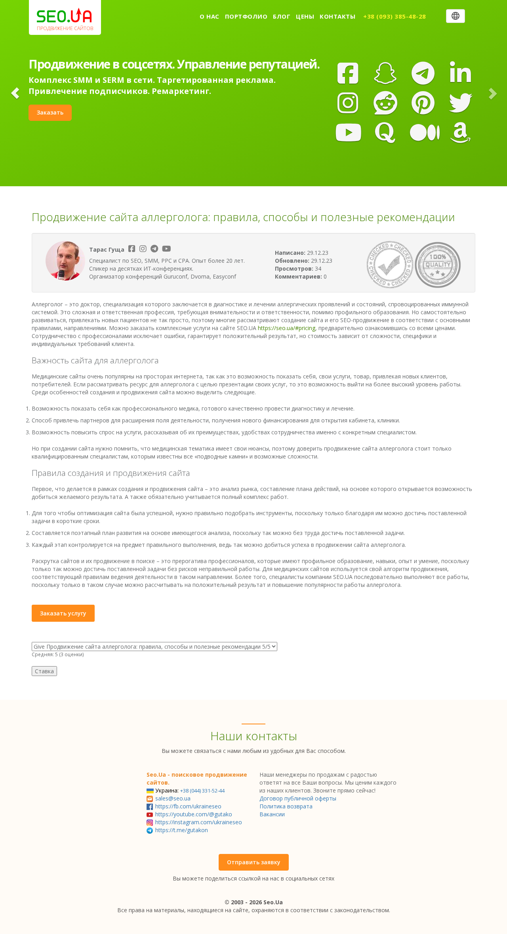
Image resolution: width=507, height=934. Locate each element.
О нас (209, 16)
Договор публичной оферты (297, 798)
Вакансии (272, 814)
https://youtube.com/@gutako (193, 814)
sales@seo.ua (173, 798)
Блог (281, 16)
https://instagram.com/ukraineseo (198, 822)
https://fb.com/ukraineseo (188, 806)
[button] (15, 93)
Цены (305, 16)
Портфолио (246, 16)
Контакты (337, 16)
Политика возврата (286, 806)
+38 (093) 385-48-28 (394, 16)
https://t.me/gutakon (181, 830)
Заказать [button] (50, 112)
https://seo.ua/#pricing (286, 328)
